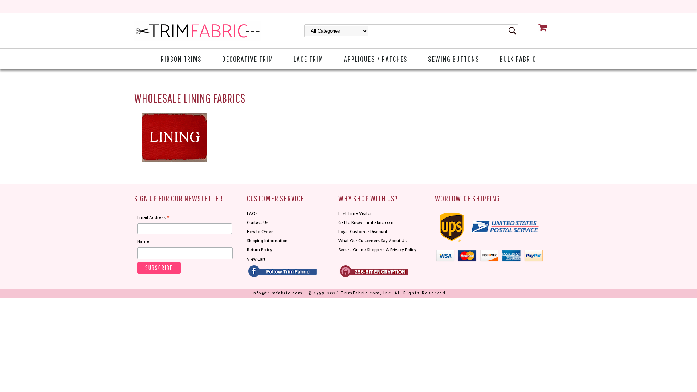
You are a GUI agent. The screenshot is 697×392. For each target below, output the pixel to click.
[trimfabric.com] (197, 30)
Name (143, 241)
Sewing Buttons (454, 58)
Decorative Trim (247, 58)
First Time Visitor (355, 213)
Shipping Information (267, 240)
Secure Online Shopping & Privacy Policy (377, 249)
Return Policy (259, 249)
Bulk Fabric (518, 58)
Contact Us (257, 222)
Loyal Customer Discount (362, 231)
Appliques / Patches (376, 58)
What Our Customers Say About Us (372, 240)
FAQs (252, 213)
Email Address (153, 217)
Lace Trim (308, 58)
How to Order (260, 231)
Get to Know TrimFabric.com (366, 222)
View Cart (256, 259)
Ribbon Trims (181, 58)
